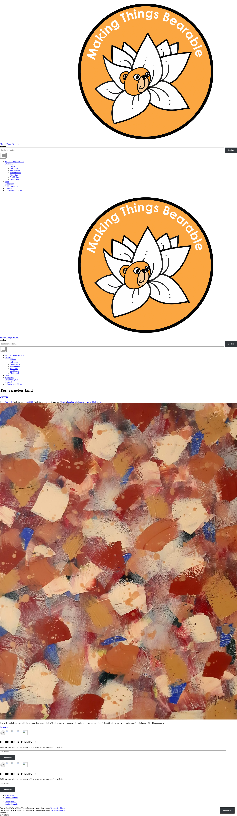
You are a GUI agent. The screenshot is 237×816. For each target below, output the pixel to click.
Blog (7, 182)
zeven (99, 402)
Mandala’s (14, 175)
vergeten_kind (90, 402)
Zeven (4, 396)
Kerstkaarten (15, 170)
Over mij (8, 188)
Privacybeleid (10, 795)
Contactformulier (11, 797)
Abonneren (7, 758)
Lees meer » (5, 727)
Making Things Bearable (9, 144)
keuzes (81, 402)
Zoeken (3, 146)
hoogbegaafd (72, 402)
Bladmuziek (14, 179)
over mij (47, 402)
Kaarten (13, 166)
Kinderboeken (15, 173)
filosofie (63, 402)
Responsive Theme (57, 808)
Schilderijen (14, 177)
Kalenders (14, 168)
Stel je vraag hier (11, 186)
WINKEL (9, 164)
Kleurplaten (9, 184)
